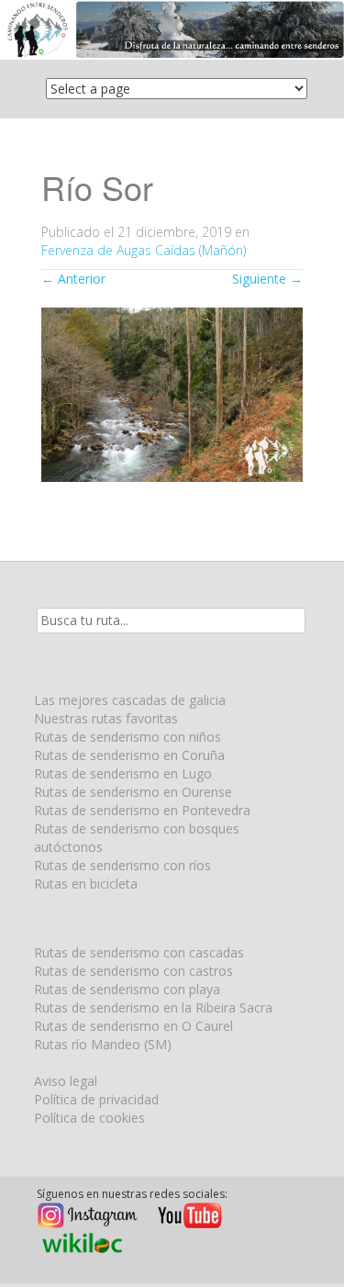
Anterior (73, 278)
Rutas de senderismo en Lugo (123, 773)
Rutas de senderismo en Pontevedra (142, 810)
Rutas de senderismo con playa (127, 989)
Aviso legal (65, 1081)
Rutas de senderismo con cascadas (139, 952)
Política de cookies (89, 1117)
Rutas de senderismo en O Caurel (133, 1026)
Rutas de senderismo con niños (127, 736)
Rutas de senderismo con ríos (122, 865)
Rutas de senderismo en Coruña (129, 755)
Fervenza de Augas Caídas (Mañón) (143, 250)
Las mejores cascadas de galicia (130, 700)
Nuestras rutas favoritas (106, 718)
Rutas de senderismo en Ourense (133, 791)
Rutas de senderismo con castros (133, 970)
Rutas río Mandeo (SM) (103, 1044)
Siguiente (267, 278)
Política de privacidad (96, 1099)
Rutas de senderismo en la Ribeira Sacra (153, 1007)
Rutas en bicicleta (86, 883)
